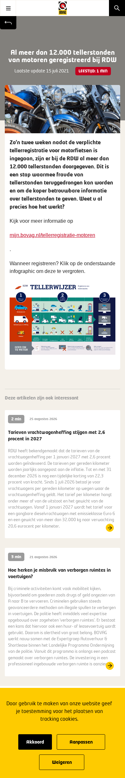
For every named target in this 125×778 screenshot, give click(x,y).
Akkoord (35, 742)
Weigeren (62, 762)
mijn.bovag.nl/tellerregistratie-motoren (52, 235)
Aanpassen (81, 742)
